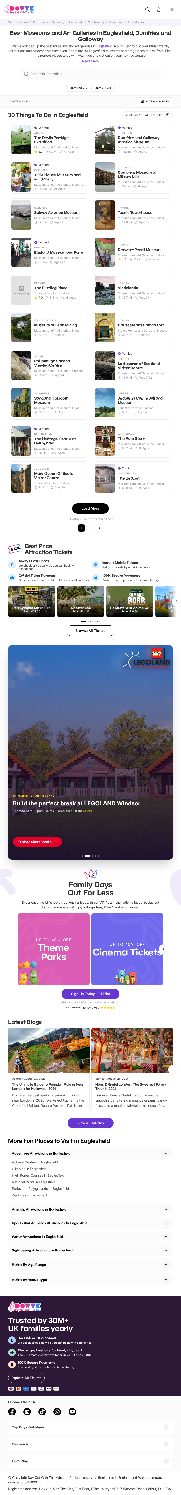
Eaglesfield (76, 22)
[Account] (159, 9)
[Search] (147, 9)
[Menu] (172, 9)
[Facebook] (12, 1412)
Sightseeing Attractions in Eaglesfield (42, 1250)
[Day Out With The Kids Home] (19, 9)
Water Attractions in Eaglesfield (37, 1237)
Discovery (20, 1444)
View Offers (103, 87)
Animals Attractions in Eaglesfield (39, 1209)
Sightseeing (96, 22)
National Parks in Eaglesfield (34, 1182)
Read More (90, 61)
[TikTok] (42, 1412)
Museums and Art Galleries (126, 22)
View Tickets (78, 87)
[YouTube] (72, 1412)
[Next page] (99, 528)
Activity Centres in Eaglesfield (35, 1162)
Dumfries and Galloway (48, 22)
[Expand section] (166, 1209)
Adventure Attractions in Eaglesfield (41, 1153)
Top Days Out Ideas (28, 1427)
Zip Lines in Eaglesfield (29, 1195)
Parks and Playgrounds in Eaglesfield (40, 1189)
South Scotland (18, 22)
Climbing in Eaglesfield (29, 1169)
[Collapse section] (166, 1153)
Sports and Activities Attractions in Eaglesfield (49, 1223)
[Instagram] (57, 1412)
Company (20, 1461)
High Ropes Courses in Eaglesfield (38, 1175)
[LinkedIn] (27, 1412)
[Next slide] (163, 949)
